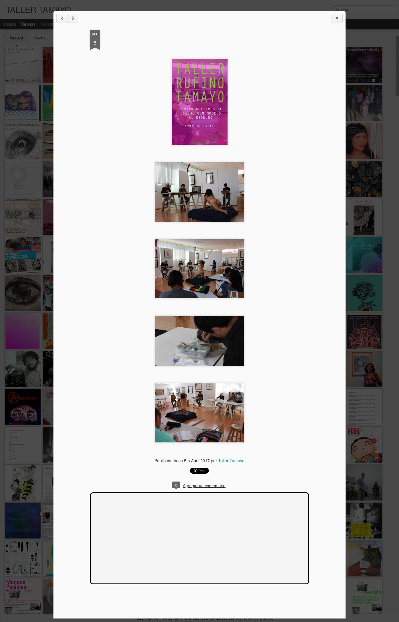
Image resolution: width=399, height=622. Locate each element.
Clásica (9, 24)
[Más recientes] (61, 18)
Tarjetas (27, 24)
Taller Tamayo (231, 460)
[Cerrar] (337, 18)
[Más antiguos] (72, 18)
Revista (46, 24)
